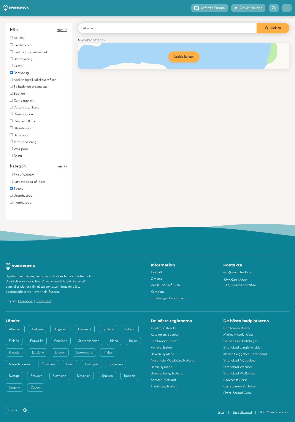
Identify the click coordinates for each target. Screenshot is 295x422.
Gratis (17, 66)
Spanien (107, 376)
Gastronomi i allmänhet (30, 52)
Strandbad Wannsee (238, 367)
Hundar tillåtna (24, 121)
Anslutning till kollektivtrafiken (34, 80)
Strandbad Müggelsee (239, 360)
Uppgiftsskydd (242, 412)
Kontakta (157, 292)
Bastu (17, 156)
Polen (70, 364)
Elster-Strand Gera (237, 393)
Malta (107, 352)
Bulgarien (60, 329)
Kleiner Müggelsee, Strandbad (245, 354)
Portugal (91, 364)
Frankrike (36, 341)
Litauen (60, 352)
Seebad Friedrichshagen (240, 341)
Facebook (25, 301)
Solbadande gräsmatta (30, 87)
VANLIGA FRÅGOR (165, 285)
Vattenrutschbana (26, 107)
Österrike (48, 364)
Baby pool (20, 135)
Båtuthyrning (22, 59)
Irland (114, 341)
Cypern (35, 387)
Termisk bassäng (24, 142)
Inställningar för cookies (168, 298)
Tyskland (108, 329)
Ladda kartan (183, 57)
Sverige (14, 376)
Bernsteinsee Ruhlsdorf (239, 386)
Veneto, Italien (161, 347)
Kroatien (15, 352)
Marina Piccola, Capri (238, 334)
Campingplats (23, 100)
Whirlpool (20, 149)
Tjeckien (129, 376)
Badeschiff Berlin (235, 380)
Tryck (221, 412)
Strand (18, 189)
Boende (19, 94)
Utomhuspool (23, 128)
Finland (14, 341)
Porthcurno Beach (236, 328)
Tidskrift (156, 272)
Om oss (156, 279)
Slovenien (83, 376)
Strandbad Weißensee (239, 373)
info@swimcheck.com (238, 272)
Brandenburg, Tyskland (167, 373)
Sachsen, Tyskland (163, 380)
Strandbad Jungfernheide (241, 347)
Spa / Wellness (23, 175)
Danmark (84, 329)
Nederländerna (20, 364)
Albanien (15, 329)
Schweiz (36, 376)
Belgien (37, 329)
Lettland (38, 352)
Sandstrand (21, 45)
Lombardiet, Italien (164, 341)
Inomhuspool (22, 202)
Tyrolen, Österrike (163, 328)
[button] (209, 8)
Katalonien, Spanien (165, 334)
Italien (133, 341)
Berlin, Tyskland (161, 367)
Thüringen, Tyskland (164, 386)
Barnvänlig (21, 73)
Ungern (14, 387)
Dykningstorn (23, 114)
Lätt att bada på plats (29, 182)
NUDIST (19, 38)
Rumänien (115, 364)
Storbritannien (88, 341)
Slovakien (59, 376)
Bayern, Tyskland (162, 354)
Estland (130, 329)
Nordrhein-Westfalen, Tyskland (172, 360)
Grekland (60, 341)
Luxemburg (84, 352)
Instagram (43, 301)
